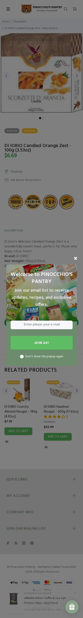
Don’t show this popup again (44, 356)
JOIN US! (41, 343)
